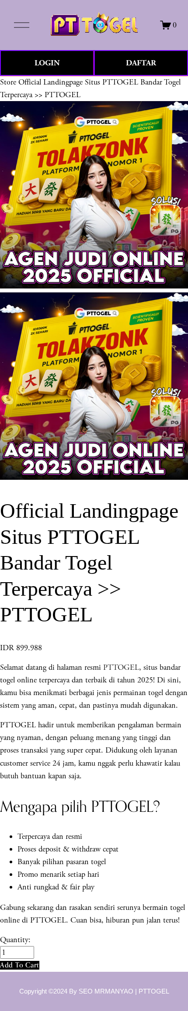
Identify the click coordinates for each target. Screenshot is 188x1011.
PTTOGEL (121, 667)
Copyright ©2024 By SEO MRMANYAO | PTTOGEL (94, 991)
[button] (19, 965)
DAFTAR (141, 63)
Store (8, 82)
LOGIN (47, 63)
